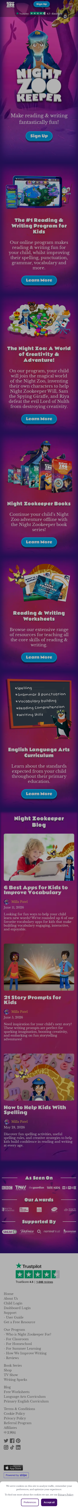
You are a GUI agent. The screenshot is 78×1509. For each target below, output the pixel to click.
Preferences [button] (30, 1502)
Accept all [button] (49, 1502)
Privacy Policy (65, 1494)
